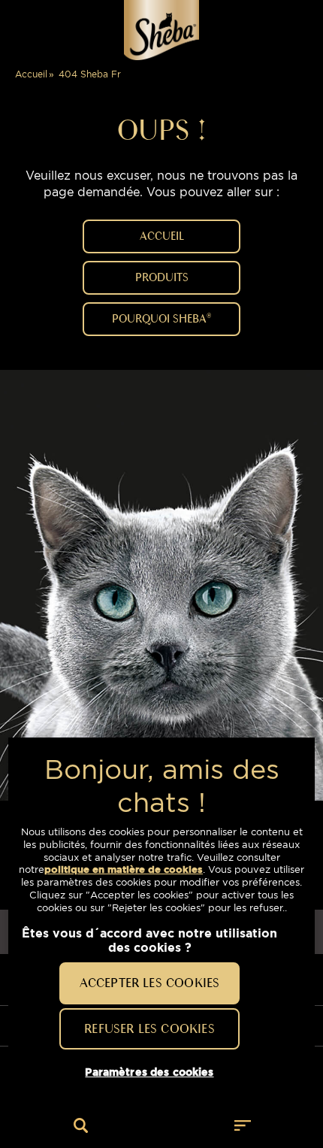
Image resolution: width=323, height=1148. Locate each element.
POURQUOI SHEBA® (161, 319)
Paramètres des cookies (149, 1072)
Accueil (31, 74)
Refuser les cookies (149, 1028)
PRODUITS (162, 277)
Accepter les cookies (150, 982)
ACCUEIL (162, 236)
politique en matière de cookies (123, 869)
